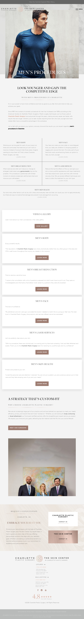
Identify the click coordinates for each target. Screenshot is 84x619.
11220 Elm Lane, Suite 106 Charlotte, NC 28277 (42, 583)
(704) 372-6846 (41, 567)
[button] (77, 9)
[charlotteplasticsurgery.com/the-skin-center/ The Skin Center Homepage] (34, 9)
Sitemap (45, 611)
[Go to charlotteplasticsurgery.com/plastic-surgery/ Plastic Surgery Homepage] (8, 9)
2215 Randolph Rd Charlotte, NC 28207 (41, 570)
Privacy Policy (30, 611)
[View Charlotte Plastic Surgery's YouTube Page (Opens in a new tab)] (45, 590)
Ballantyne (41, 577)
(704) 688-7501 (40, 580)
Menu (81, 9)
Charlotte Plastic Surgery (16, 116)
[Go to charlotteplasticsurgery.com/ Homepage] (20, 9)
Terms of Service (22, 611)
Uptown (39, 564)
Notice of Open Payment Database (57, 611)
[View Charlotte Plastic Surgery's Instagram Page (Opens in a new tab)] (41, 590)
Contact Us (63, 521)
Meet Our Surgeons (18, 427)
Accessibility (38, 611)
